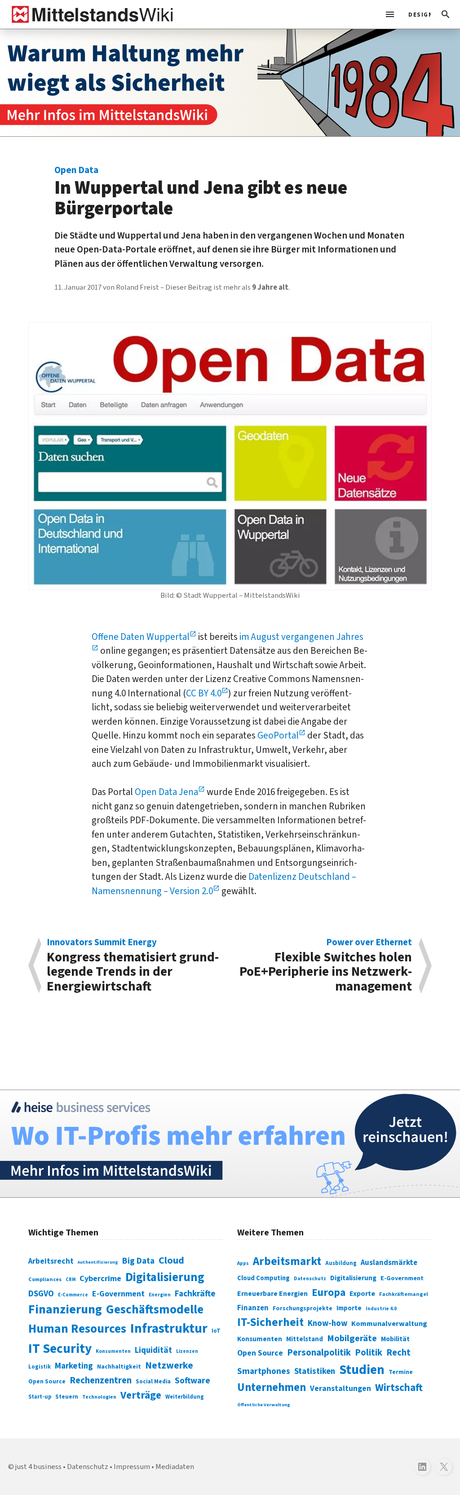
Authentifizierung (98, 1262)
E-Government (118, 1293)
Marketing (74, 1366)
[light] (416, 14)
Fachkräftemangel (403, 1294)
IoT (216, 1331)
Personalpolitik (319, 1352)
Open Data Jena (166, 792)
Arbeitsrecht (51, 1261)
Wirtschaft (399, 1387)
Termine (401, 1372)
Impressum (132, 1466)
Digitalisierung (164, 1277)
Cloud (171, 1260)
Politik (368, 1352)
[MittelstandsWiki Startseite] (90, 14)
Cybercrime (100, 1278)
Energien (160, 1294)
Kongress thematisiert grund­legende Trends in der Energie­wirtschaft (133, 966)
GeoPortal (278, 735)
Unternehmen (271, 1387)
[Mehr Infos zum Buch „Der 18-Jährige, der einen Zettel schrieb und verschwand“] (230, 82)
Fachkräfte (195, 1293)
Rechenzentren (101, 1380)
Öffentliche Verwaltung (263, 1404)
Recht (398, 1352)
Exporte (362, 1294)
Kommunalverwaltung (389, 1323)
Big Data (138, 1261)
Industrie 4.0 (381, 1308)
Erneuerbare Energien (272, 1294)
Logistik (39, 1367)
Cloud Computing (263, 1278)
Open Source (47, 1381)
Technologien (99, 1397)
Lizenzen (187, 1351)
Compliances (45, 1279)
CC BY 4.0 (203, 693)
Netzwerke (169, 1366)
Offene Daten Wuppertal (141, 636)
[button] (445, 14)
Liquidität (153, 1350)
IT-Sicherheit (270, 1322)
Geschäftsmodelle (154, 1309)
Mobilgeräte (352, 1338)
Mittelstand (304, 1339)
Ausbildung (341, 1263)
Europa (328, 1292)
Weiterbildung (184, 1397)
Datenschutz (310, 1278)
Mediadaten (174, 1466)
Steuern (66, 1397)
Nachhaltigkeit (119, 1366)
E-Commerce (73, 1294)
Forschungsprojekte (302, 1308)
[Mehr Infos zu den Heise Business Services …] (230, 1143)
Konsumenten (113, 1351)
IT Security (60, 1348)
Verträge (140, 1395)
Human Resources (77, 1329)
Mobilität (395, 1339)
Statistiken (314, 1371)
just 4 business (38, 1466)
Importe (349, 1308)
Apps (243, 1263)
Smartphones (263, 1371)
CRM (70, 1279)
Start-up (39, 1397)
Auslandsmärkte (389, 1262)
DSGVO (41, 1294)
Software (192, 1380)
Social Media (153, 1381)
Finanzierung (65, 1309)
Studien (362, 1369)
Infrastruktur (169, 1328)
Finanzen (253, 1308)
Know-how (327, 1323)
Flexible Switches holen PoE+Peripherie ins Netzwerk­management (325, 966)
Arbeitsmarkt (287, 1261)
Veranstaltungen (340, 1388)
